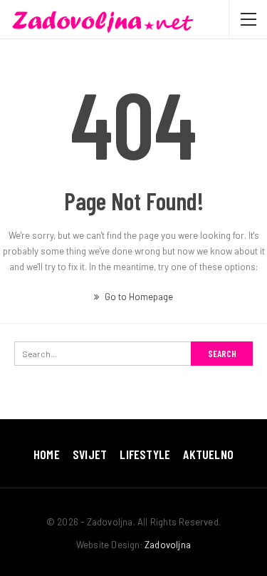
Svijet (90, 454)
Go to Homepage (138, 296)
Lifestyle (145, 454)
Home (46, 454)
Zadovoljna (168, 544)
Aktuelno (208, 454)
